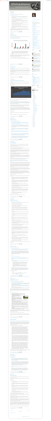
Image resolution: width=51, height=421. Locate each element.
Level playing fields (13, 142)
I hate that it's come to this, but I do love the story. (15, 201)
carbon (16, 276)
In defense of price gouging (35, 41)
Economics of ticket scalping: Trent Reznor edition (37, 40)
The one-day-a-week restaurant (36, 36)
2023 (33, 95)
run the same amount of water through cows (16, 123)
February (34, 114)
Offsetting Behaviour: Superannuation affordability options (36, 63)
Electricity (12, 32)
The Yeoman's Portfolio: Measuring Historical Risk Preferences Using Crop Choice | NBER (36, 77)
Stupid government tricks (14, 279)
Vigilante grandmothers (14, 200)
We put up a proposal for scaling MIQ (14, 107)
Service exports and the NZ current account (17, 80)
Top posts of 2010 (34, 24)
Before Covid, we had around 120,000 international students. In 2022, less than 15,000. (20, 102)
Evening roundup (13, 355)
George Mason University (22, 276)
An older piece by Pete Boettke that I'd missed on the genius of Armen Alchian (19, 267)
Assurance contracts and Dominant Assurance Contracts (36, 43)
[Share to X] (20, 31)
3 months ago (39, 71)
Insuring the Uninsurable (35, 39)
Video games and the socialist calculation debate (37, 47)
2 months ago (34, 63)
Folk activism (34, 33)
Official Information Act (27, 276)
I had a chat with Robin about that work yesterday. (22, 137)
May (33, 101)
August (34, 99)
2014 (33, 122)
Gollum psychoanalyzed (35, 37)
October (34, 97)
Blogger (28, 416)
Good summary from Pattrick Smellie (15, 136)
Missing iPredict (12, 66)
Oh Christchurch (34, 29)
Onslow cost (12, 12)
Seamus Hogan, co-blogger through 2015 (36, 19)
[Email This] (19, 31)
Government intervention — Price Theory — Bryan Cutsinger (37, 79)
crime (12, 244)
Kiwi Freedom (34, 28)
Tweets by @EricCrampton (34, 74)
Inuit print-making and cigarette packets (36, 48)
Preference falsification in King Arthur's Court (36, 26)
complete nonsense (13, 317)
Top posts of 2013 (34, 25)
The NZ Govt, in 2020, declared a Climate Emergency (17, 282)
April (33, 102)
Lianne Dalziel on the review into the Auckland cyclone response (17, 128)
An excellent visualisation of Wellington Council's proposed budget (18, 361)
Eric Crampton (34, 53)
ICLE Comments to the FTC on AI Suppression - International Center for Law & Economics (37, 82)
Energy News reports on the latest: (13, 15)
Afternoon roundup (13, 119)
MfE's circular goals (13, 375)
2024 (33, 94)
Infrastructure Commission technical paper (17, 16)
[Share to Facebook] (21, 31)
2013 (33, 123)
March (33, 113)
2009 (33, 126)
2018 (33, 119)
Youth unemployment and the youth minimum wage (36, 44)
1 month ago (39, 56)
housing (24, 276)
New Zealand (18, 372)
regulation (16, 317)
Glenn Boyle (34, 57)
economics (18, 276)
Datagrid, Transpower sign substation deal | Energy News (37, 80)
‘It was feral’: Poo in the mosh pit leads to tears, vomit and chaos (36, 83)
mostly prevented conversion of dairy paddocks (23, 285)
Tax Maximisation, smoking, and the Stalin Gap (37, 30)
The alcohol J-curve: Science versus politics (36, 34)
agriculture (12, 276)
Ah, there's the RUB (13, 35)
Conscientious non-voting (35, 32)
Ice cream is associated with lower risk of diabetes (16, 133)
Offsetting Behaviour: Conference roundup (35, 56)
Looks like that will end (20, 369)
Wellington (24, 372)
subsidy (14, 197)
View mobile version (20, 411)
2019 (33, 118)
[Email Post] (17, 31)
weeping (17, 317)
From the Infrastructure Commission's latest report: (15, 38)
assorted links (15, 276)
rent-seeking (13, 197)
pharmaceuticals (20, 372)
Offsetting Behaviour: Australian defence (35, 71)
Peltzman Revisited (13, 319)
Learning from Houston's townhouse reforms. (15, 256)
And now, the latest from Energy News (14, 292)
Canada (14, 372)
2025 (33, 93)
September (34, 98)
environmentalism (13, 408)
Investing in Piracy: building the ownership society (37, 46)
